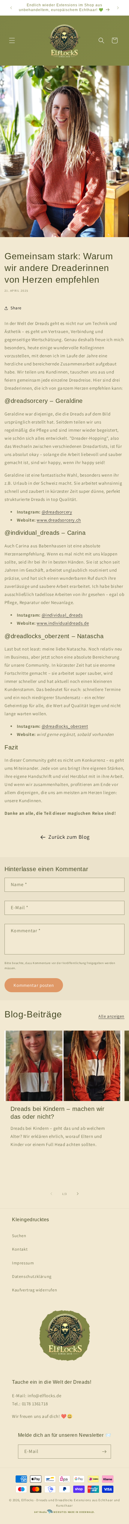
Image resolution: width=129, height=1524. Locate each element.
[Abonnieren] (104, 1452)
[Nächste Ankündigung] (117, 7)
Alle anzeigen (111, 1016)
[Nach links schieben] (51, 1193)
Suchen (19, 1235)
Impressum (23, 1263)
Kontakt (20, 1249)
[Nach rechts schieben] (77, 1193)
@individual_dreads (62, 615)
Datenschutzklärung (32, 1276)
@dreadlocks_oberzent (65, 726)
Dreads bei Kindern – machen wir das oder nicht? (57, 1113)
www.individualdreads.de (63, 623)
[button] (12, 40)
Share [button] (16, 308)
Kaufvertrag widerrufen (34, 1290)
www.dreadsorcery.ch (59, 520)
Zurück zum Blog (69, 836)
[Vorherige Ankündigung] (11, 7)
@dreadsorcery (57, 512)
